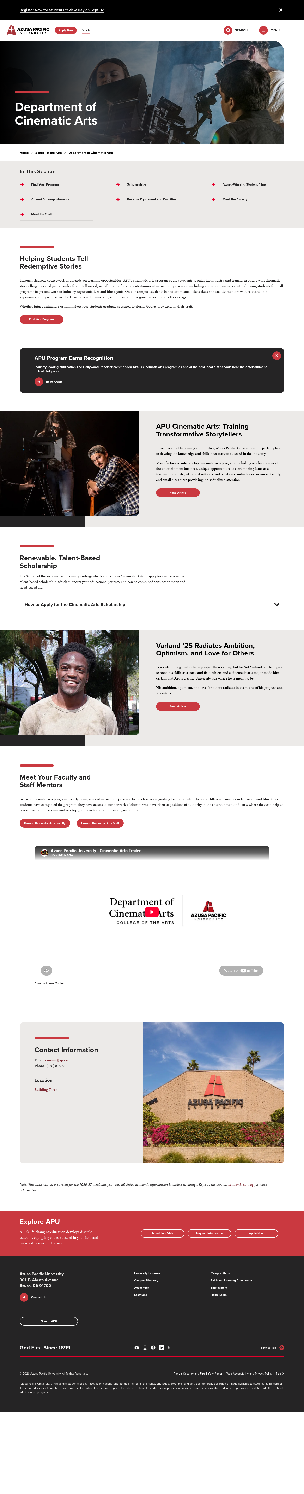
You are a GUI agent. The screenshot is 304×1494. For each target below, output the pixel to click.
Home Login (219, 1295)
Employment (219, 1288)
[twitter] (169, 1347)
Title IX (280, 1373)
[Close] (281, 10)
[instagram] (144, 1347)
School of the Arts (48, 152)
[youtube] (136, 1347)
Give (86, 30)
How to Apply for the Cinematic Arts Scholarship (75, 604)
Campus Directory (146, 1280)
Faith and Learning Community (231, 1280)
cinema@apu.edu (58, 1060)
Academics (141, 1288)
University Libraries (147, 1273)
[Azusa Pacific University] (28, 30)
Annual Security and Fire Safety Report (198, 1373)
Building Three (46, 1089)
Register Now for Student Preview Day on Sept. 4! (62, 10)
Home (24, 152)
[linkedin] (161, 1347)
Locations (140, 1295)
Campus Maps (220, 1273)
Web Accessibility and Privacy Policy (249, 1373)
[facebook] (153, 1347)
